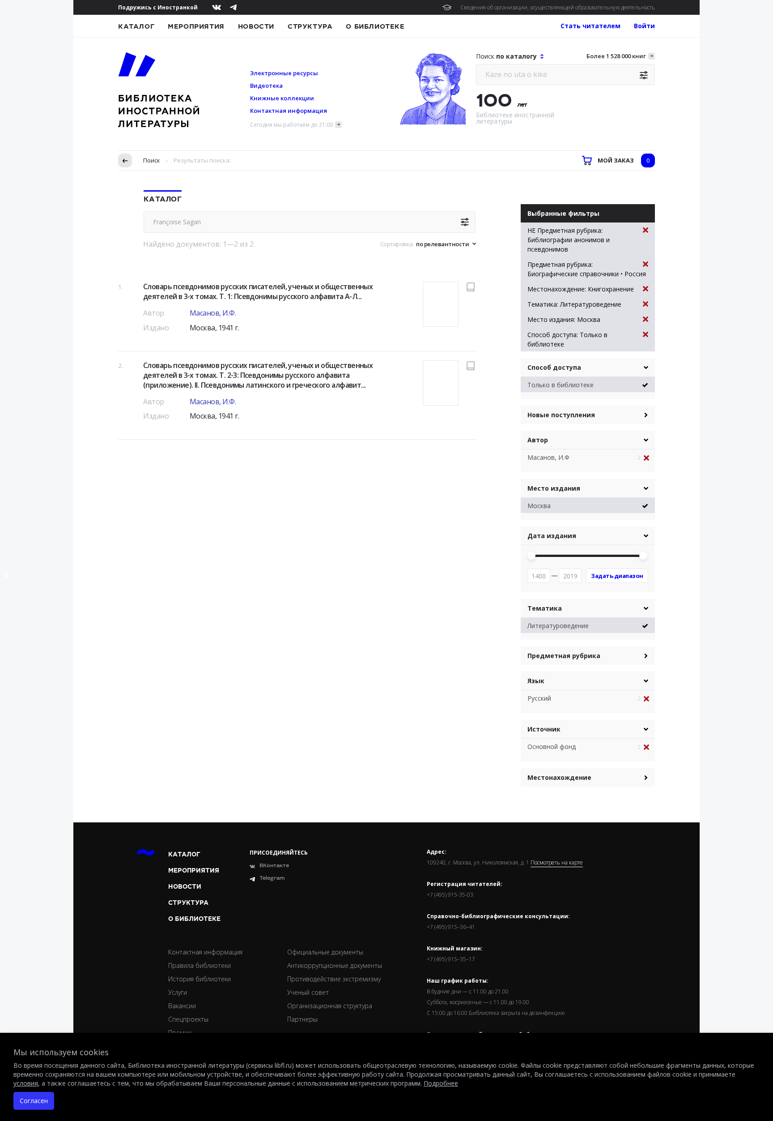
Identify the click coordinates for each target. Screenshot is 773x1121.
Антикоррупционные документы (334, 965)
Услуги (177, 992)
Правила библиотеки (199, 965)
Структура (310, 26)
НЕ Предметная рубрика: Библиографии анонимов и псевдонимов (568, 239)
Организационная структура (329, 1005)
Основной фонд (551, 746)
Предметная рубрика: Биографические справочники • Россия (586, 269)
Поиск (151, 160)
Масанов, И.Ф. (213, 313)
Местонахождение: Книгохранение (580, 289)
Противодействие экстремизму (334, 979)
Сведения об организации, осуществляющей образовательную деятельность (557, 7)
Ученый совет (308, 992)
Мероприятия (196, 26)
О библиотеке (375, 26)
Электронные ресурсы (284, 73)
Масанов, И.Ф (548, 457)
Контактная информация (288, 111)
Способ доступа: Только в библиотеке (567, 339)
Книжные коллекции (282, 98)
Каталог (136, 26)
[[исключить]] (649, 458)
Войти (644, 25)
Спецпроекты (188, 1019)
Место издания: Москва (563, 319)
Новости (256, 26)
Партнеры (302, 1019)
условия (25, 1083)
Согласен (34, 1100)
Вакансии (182, 1005)
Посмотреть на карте (557, 862)
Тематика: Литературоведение (574, 304)
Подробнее (441, 1083)
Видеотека (266, 85)
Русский (539, 698)
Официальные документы (325, 952)
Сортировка (396, 244)
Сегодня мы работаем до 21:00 (291, 124)
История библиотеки (199, 979)
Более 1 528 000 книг (616, 56)
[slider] (531, 556)
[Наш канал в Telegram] (233, 7)
